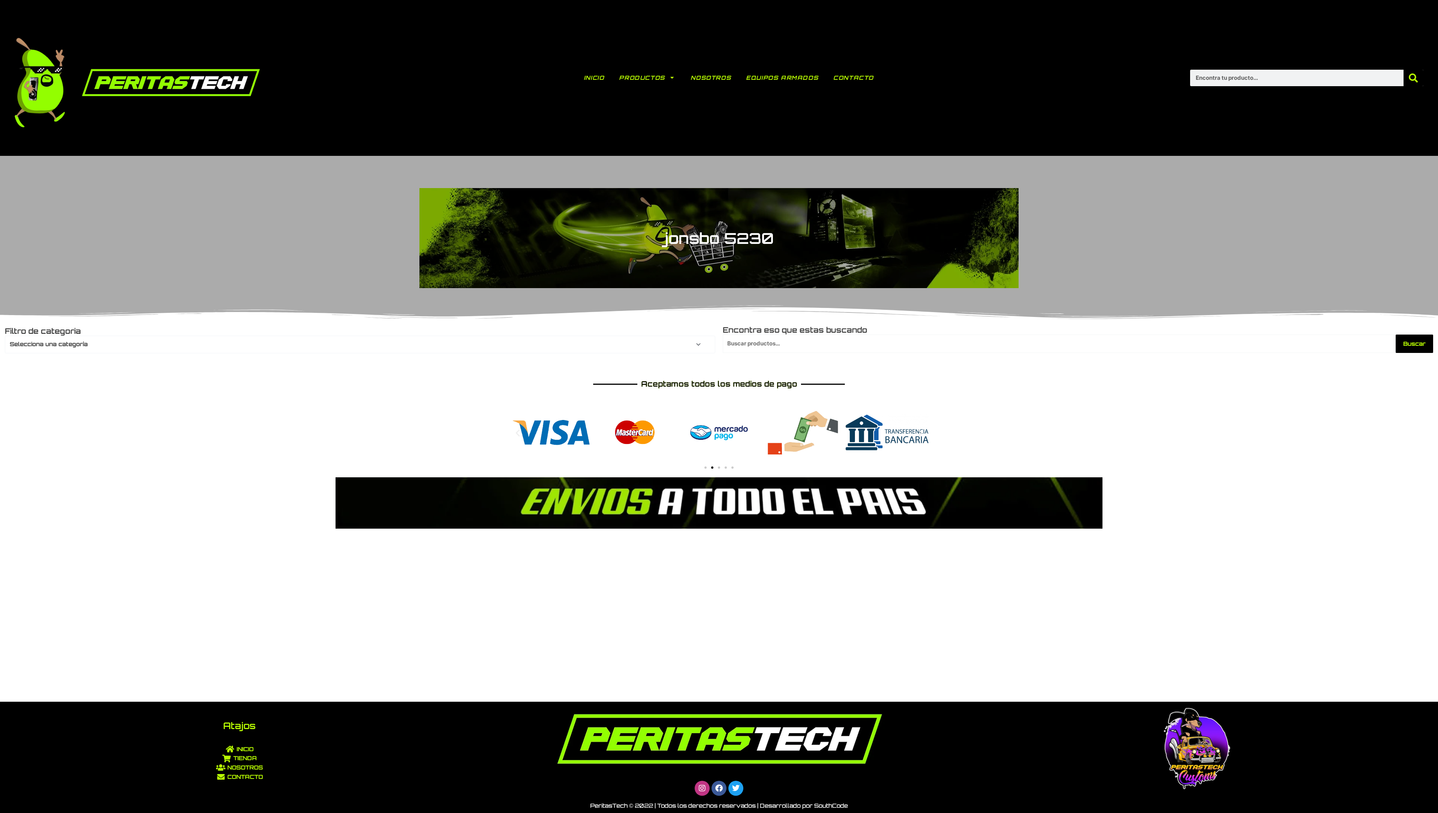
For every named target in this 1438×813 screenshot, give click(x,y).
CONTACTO (853, 77)
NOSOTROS (711, 77)
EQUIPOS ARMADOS (782, 77)
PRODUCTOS (642, 77)
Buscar (1414, 343)
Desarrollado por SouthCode (804, 805)
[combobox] (360, 344)
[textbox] (357, 344)
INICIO (594, 77)
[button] (517, 432)
